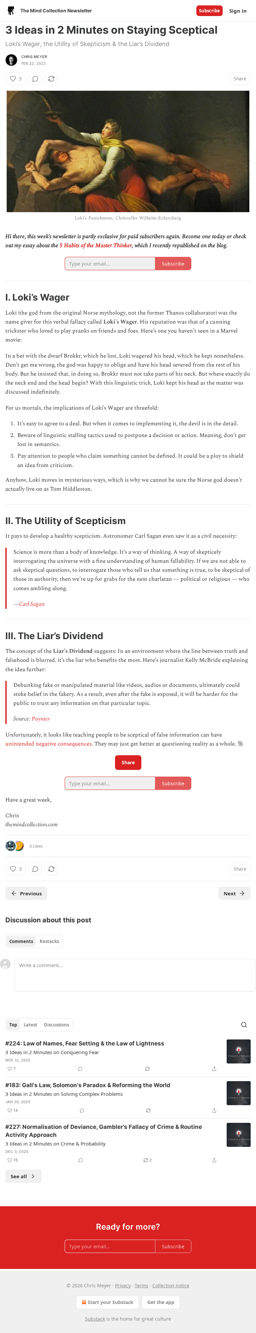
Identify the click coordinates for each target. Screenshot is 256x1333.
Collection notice (170, 1285)
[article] (128, 1056)
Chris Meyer (34, 56)
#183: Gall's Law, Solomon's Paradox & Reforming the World (87, 1085)
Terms (141, 1285)
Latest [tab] (30, 1025)
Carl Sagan (32, 604)
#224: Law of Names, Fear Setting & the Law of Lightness (84, 1043)
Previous (31, 893)
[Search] (244, 1024)
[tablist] (34, 941)
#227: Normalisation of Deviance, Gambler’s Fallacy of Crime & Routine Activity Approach (103, 1131)
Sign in (238, 10)
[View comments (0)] (35, 78)
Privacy (123, 1285)
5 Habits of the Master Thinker (96, 245)
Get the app (160, 1302)
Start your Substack (110, 1302)
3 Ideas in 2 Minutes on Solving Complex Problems (64, 1093)
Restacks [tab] (49, 941)
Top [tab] (13, 1025)
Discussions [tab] (56, 1025)
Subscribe (209, 11)
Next (230, 893)
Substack (95, 1319)
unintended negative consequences (48, 744)
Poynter (41, 719)
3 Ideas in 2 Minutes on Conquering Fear (52, 1052)
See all (19, 1176)
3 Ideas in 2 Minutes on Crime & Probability (55, 1143)
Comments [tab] (21, 941)
